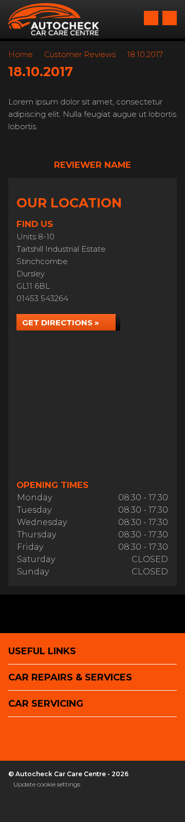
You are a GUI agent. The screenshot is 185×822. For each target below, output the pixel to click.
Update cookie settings (46, 784)
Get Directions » (60, 322)
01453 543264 (42, 298)
